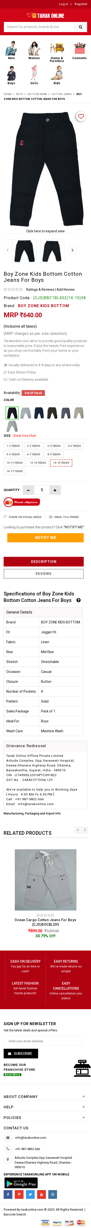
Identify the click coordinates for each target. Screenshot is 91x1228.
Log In (63, 4)
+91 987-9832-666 (27, 1149)
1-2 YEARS (13, 446)
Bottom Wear (37, 94)
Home (7, 94)
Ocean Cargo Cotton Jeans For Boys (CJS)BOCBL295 (45, 922)
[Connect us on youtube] (41, 1194)
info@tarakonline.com (30, 1137)
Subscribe (22, 1054)
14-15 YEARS (61, 462)
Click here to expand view (45, 231)
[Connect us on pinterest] (19, 1194)
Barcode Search (15, 1214)
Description (44, 562)
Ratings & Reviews (40, 289)
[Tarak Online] (45, 14)
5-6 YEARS (13, 454)
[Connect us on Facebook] (8, 1194)
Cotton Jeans (62, 94)
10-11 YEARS (15, 462)
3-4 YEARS (54, 446)
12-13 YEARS (38, 462)
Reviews (44, 574)
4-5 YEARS (74, 446)
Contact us (16, 1128)
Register (81, 4)
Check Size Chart (24, 435)
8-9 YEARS (54, 454)
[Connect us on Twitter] (30, 1194)
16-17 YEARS (15, 471)
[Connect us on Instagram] (52, 1194)
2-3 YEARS (33, 446)
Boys (19, 94)
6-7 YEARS (33, 454)
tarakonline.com (32, 1209)
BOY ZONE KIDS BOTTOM (43, 306)
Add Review (66, 289)
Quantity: (12, 490)
